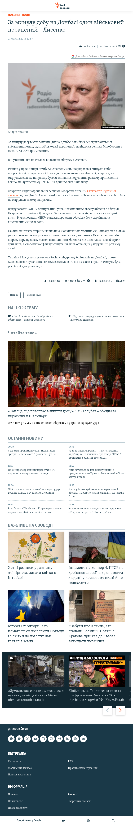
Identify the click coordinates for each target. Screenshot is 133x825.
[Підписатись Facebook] (11, 738)
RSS (70, 761)
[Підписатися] (83, 738)
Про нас (13, 794)
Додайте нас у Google (29, 820)
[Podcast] (75, 738)
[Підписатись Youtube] (35, 738)
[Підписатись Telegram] (59, 738)
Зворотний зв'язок (79, 801)
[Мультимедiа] (63, 820)
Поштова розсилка (19, 774)
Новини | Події (19, 15)
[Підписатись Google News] (19, 738)
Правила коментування (82, 768)
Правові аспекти (18, 807)
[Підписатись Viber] (51, 738)
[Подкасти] (88, 820)
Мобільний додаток (20, 768)
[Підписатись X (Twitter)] (27, 738)
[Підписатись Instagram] (43, 738)
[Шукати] (113, 820)
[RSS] (67, 738)
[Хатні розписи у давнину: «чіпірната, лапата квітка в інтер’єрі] (36, 547)
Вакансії (73, 794)
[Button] (87, 46)
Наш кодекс (15, 801)
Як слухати (14, 761)
